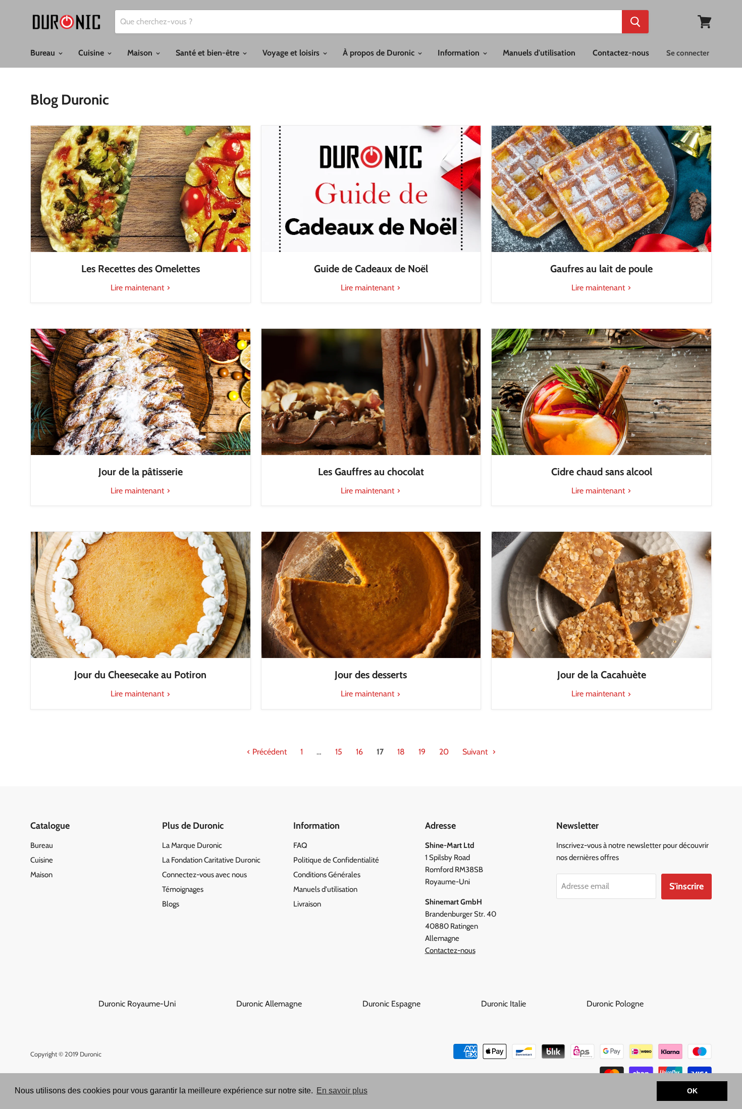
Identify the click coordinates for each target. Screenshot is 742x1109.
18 (401, 752)
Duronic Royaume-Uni (166, 1004)
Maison (140, 53)
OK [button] (692, 1091)
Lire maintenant (138, 287)
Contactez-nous (621, 53)
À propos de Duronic (379, 53)
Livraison (307, 904)
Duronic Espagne (420, 1004)
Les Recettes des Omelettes (140, 269)
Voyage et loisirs (292, 53)
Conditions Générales (326, 874)
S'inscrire (686, 886)
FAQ (300, 845)
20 (444, 752)
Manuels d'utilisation (539, 53)
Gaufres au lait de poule (601, 269)
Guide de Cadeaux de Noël (371, 269)
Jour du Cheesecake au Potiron (140, 675)
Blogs (170, 904)
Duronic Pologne (615, 1004)
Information (460, 53)
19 (422, 752)
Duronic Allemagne (298, 1004)
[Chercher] (635, 21)
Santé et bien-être (208, 53)
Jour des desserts (371, 675)
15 (338, 752)
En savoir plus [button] (341, 1090)
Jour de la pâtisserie (140, 472)
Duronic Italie (533, 1004)
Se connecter (687, 53)
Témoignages (182, 889)
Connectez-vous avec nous (204, 874)
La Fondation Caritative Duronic (211, 860)
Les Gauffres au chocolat (371, 472)
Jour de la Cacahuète (601, 675)
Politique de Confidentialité (336, 860)
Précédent (268, 752)
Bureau (43, 53)
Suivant (476, 752)
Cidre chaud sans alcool (601, 472)
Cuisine (92, 53)
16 (359, 752)
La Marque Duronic (192, 845)
